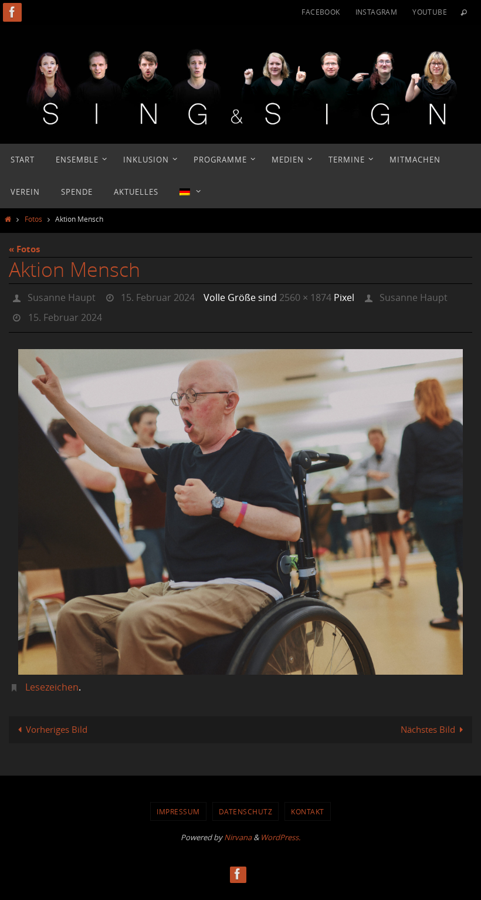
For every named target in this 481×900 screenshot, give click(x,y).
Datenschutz (246, 805)
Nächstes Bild (428, 723)
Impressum (178, 805)
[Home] (8, 219)
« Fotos (24, 249)
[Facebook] (12, 12)
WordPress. (280, 830)
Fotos (33, 219)
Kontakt (307, 805)
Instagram (376, 11)
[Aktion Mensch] (240, 505)
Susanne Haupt (62, 296)
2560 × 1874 (305, 296)
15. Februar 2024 (158, 296)
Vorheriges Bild (56, 723)
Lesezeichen (52, 680)
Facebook (321, 11)
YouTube (429, 11)
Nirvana (238, 830)
